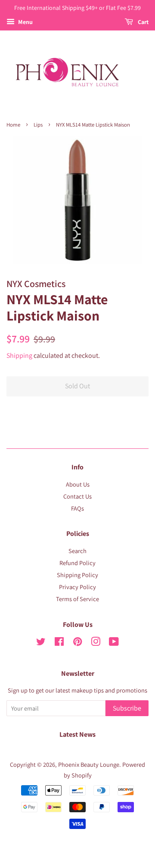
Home (13, 124)
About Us (78, 484)
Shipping (19, 355)
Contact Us (77, 496)
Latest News (77, 734)
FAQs (77, 508)
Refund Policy (77, 563)
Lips (38, 124)
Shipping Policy (77, 575)
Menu (25, 22)
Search (77, 551)
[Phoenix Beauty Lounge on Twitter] (41, 643)
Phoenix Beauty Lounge (88, 764)
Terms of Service (77, 599)
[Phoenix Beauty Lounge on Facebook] (59, 643)
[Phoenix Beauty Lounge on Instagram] (95, 643)
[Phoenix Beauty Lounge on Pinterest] (77, 643)
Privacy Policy (77, 587)
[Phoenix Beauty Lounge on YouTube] (114, 643)
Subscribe (127, 708)
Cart (142, 22)
